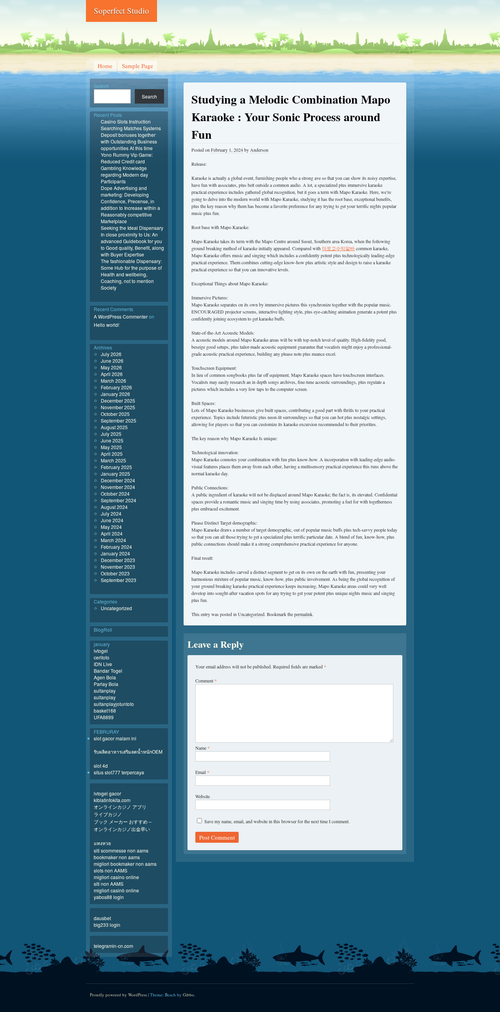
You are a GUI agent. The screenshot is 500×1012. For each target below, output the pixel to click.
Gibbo (188, 995)
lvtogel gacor (107, 793)
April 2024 (112, 533)
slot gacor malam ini (115, 738)
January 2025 (115, 473)
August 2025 (114, 427)
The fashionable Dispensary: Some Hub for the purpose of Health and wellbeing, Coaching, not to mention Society (131, 274)
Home (105, 66)
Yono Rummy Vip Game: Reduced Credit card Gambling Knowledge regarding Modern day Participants (127, 167)
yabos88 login (109, 897)
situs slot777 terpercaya (119, 772)
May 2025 (111, 447)
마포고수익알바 (338, 248)
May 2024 (111, 526)
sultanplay (105, 690)
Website (202, 796)
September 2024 (118, 500)
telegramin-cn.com (113, 945)
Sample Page (137, 66)
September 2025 (118, 420)
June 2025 (112, 440)
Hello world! (106, 324)
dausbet (102, 918)
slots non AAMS (110, 870)
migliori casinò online (116, 890)
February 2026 (116, 387)
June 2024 (112, 520)
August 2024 (114, 506)
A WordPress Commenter (121, 316)
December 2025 (118, 400)
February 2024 (116, 546)
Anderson (259, 150)
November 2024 (118, 487)
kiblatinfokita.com (112, 800)
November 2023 (118, 566)
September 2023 (118, 580)
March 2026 (113, 380)
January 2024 (115, 553)
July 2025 (111, 433)
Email (202, 772)
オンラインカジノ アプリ (120, 806)
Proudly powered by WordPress (118, 995)
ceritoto (101, 657)
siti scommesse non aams (121, 850)
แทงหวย (102, 843)
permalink (303, 614)
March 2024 (113, 540)
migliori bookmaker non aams (125, 863)
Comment (206, 680)
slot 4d (101, 765)
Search (101, 85)
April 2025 (112, 453)
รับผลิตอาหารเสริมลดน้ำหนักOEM (128, 751)
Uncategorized (251, 614)
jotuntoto (125, 703)
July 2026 (111, 354)
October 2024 (115, 493)
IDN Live (103, 664)
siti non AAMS (108, 883)
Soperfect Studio (121, 10)
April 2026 (112, 374)
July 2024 (111, 513)
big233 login (107, 924)
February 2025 (116, 467)
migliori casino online (116, 877)
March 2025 (113, 460)
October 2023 (115, 573)
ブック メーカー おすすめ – (123, 821)
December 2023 (118, 560)
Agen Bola (105, 677)
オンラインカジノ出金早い (122, 829)
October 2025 (115, 413)
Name (202, 748)
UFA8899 (104, 717)
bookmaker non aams (117, 857)
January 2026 (115, 393)
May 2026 (111, 367)
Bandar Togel (108, 670)
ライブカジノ (108, 814)
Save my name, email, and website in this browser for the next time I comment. (277, 821)
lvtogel (101, 650)
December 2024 (118, 480)
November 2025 (118, 407)
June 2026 (112, 360)
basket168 (105, 710)
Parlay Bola (106, 684)
